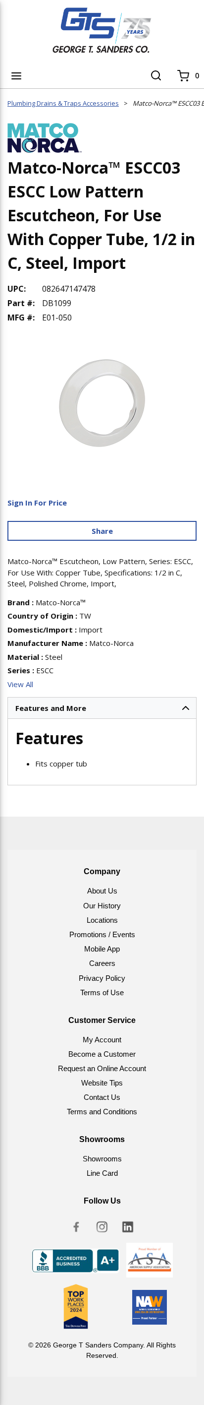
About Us (102, 891)
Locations (102, 920)
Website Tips (102, 1083)
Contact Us (102, 1097)
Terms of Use (102, 992)
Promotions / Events (102, 934)
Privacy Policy (102, 978)
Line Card (102, 1173)
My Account (102, 1039)
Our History (102, 905)
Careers (102, 963)
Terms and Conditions (102, 1111)
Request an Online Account (102, 1068)
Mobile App (102, 949)
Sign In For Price (37, 503)
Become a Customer (102, 1054)
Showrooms (102, 1158)
